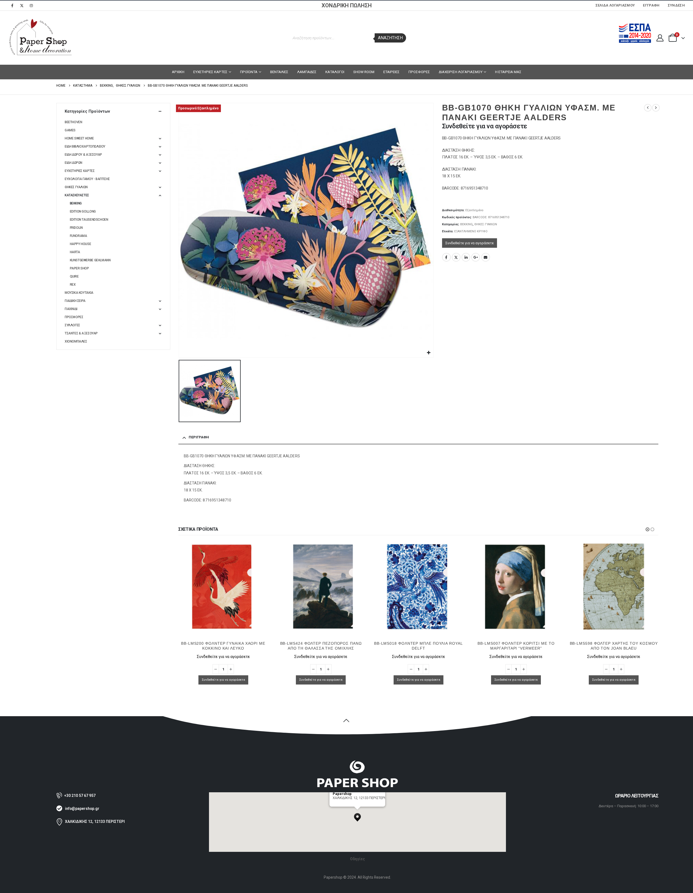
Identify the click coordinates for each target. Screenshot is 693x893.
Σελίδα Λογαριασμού (615, 5)
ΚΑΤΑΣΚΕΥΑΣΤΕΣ (77, 195)
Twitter (456, 257)
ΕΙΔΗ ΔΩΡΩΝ (73, 163)
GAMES (70, 130)
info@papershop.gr (82, 808)
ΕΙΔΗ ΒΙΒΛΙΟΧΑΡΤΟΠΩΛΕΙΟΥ (85, 146)
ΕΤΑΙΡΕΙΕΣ (391, 72)
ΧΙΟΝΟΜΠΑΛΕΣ (76, 341)
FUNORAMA (78, 236)
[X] (21, 5)
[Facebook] (12, 5)
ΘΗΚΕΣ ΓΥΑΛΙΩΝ (485, 224)
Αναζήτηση (390, 37)
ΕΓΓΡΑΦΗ (651, 5)
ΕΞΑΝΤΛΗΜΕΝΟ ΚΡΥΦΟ (471, 231)
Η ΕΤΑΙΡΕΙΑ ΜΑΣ (508, 72)
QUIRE (74, 276)
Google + (475, 257)
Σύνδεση (676, 5)
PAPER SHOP (79, 268)
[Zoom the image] (357, 763)
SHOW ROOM (363, 72)
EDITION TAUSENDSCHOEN (89, 219)
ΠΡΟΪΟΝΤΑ (248, 72)
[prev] (648, 108)
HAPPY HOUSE (80, 244)
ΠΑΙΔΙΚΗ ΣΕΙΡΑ (75, 301)
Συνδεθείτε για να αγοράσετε (469, 243)
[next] (656, 108)
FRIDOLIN (76, 228)
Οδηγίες (357, 859)
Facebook (446, 257)
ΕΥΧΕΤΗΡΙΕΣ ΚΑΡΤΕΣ (210, 72)
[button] (647, 529)
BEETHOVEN (73, 122)
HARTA (75, 252)
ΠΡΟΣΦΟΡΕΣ (419, 72)
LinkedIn (466, 257)
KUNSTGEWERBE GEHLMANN (90, 260)
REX (73, 284)
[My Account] (660, 37)
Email (485, 257)
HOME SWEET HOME (79, 138)
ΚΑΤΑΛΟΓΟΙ (334, 72)
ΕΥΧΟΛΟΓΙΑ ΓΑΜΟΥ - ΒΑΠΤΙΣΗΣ (87, 179)
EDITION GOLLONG (83, 211)
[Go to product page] (223, 586)
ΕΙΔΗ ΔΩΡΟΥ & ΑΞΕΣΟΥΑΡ (83, 155)
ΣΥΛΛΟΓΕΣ (72, 325)
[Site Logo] (40, 37)
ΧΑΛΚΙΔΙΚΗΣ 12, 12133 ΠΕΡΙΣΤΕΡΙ (95, 821)
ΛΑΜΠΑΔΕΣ (306, 72)
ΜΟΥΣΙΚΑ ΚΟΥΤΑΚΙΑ (79, 293)
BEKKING (466, 224)
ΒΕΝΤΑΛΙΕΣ (279, 72)
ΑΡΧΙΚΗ (178, 72)
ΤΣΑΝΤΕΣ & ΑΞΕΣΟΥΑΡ (81, 333)
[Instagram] (31, 5)
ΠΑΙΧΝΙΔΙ (71, 309)
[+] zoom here (342, 805)
